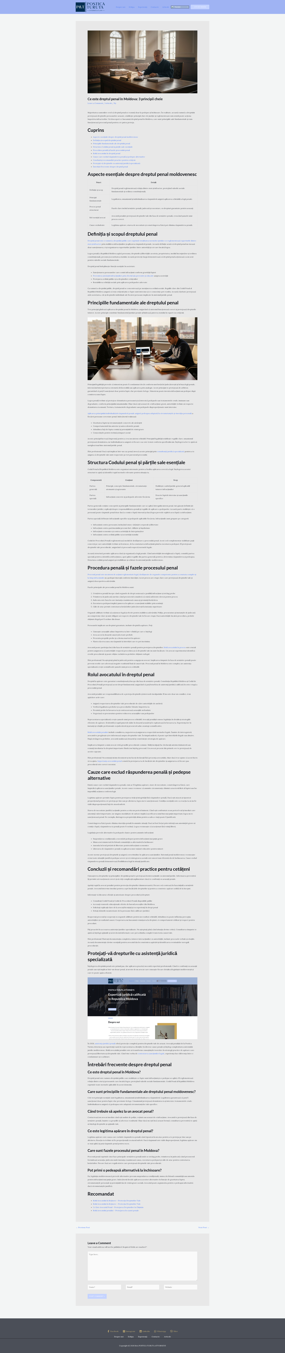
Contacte (155, 7)
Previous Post (83, 1227)
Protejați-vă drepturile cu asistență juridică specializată (116, 163)
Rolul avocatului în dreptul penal (106, 153)
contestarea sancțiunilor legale (151, 1053)
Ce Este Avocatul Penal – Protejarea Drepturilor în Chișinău (118, 1207)
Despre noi (120, 7)
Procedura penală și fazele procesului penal (111, 150)
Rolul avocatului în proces (174, 647)
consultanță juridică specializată (170, 451)
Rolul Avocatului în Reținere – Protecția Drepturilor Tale (116, 1200)
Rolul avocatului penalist (98, 732)
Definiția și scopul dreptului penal (107, 140)
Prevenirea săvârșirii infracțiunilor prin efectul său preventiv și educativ (123, 276)
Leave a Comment (95, 103)
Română (177, 7)
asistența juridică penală (105, 1043)
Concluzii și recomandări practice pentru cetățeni (114, 160)
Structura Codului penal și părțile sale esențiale (113, 147)
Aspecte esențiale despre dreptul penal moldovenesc (115, 137)
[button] (200, 7)
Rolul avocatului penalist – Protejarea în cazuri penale (116, 1210)
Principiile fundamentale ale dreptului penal (111, 143)
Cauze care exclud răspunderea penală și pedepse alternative (119, 157)
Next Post (203, 1227)
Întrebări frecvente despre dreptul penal (110, 167)
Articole (165, 7)
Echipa (131, 7)
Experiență (142, 7)
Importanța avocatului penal (109, 761)
